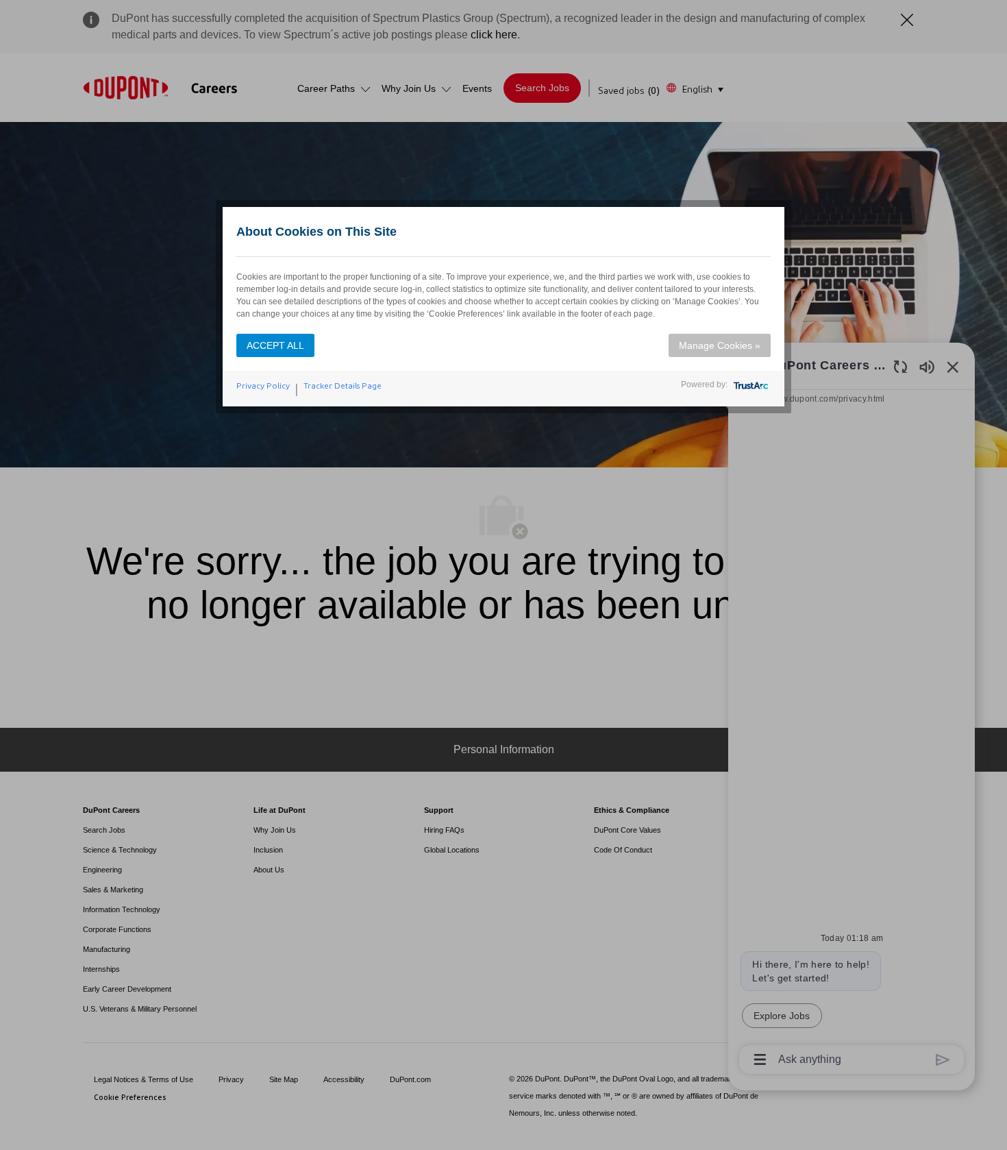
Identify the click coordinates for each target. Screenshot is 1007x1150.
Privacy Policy (263, 386)
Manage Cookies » (719, 345)
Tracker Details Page (342, 386)
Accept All (275, 345)
